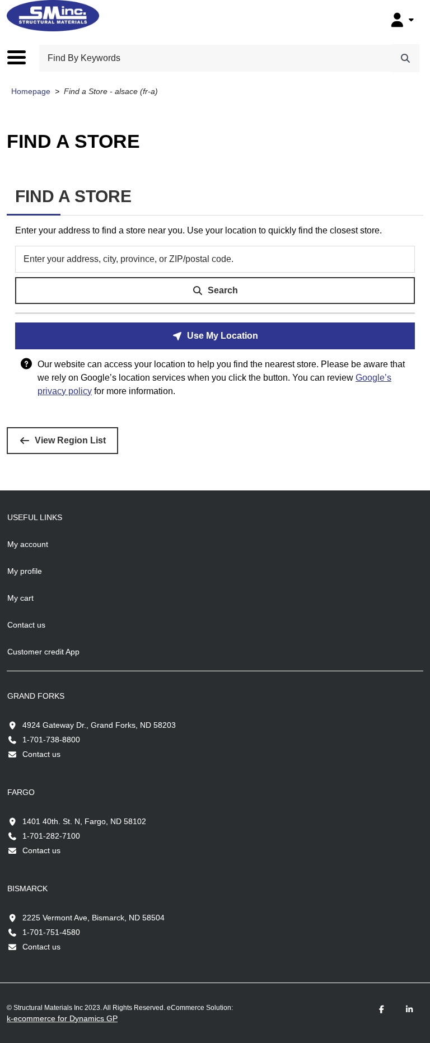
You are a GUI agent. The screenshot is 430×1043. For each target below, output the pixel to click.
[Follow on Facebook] (381, 1010)
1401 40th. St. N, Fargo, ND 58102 (84, 821)
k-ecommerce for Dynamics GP (62, 1018)
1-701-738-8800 (51, 739)
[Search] (405, 58)
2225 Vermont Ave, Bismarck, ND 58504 (93, 917)
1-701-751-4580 (51, 932)
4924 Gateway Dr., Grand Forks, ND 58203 (99, 725)
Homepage (30, 91)
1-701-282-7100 (51, 835)
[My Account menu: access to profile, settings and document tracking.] (400, 19)
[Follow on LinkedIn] (409, 1010)
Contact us (41, 754)
